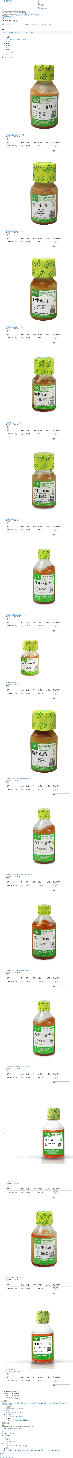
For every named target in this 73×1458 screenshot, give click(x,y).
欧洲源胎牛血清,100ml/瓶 (13, 423)
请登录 (40, 9)
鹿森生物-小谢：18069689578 (50, 1450)
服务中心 (35, 24)
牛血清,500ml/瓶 (11, 1181)
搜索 (23, 13)
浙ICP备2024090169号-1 (15, 1428)
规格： (8, 43)
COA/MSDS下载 (7, 1405)
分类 (4, 1457)
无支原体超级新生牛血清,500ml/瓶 (16, 615)
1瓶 (10, 46)
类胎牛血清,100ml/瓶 (12, 519)
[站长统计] (3, 1431)
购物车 (8, 1457)
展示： (4, 57)
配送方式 (39, 1403)
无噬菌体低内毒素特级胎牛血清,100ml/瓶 (18, 779)
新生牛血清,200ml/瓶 (12, 683)
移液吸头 (30, 15)
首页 (1, 1457)
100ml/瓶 (17, 39)
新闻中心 (51, 24)
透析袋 (25, 15)
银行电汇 (27, 1403)
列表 (8, 57)
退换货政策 (62, 1403)
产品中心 (18, 24)
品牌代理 (17, 32)
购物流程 (5, 1403)
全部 (7, 39)
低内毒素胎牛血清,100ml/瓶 (14, 327)
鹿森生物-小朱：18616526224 (31, 1450)
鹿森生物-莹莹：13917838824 (13, 1450)
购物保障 (16, 1403)
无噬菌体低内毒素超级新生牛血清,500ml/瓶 (19, 875)
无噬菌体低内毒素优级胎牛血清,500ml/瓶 (18, 971)
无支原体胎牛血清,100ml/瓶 (14, 231)
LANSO (9, 1)
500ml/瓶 (12, 39)
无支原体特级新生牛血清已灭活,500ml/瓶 (18, 1067)
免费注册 (45, 9)
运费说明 (45, 1403)
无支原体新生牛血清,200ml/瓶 (15, 1277)
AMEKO (4, 1)
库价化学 (11, 1433)
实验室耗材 (37, 15)
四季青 (11, 52)
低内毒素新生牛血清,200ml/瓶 (15, 135)
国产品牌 (24, 32)
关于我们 (61, 24)
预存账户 (33, 1403)
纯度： (8, 37)
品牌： (8, 50)
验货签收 (50, 1403)
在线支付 (22, 1403)
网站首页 (9, 24)
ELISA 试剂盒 (13, 15)
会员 (11, 1457)
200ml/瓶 (23, 39)
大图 (11, 57)
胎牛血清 (20, 15)
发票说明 (56, 1403)
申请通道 (43, 24)
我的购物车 (7, 17)
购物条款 (10, 1403)
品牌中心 (27, 24)
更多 (7, 41)
